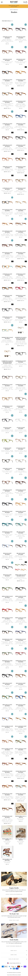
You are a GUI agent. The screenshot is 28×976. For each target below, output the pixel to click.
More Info (14, 954)
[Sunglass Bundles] (14, 879)
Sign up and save (14, 959)
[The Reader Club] (14, 905)
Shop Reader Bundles (14, 946)
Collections (15, 9)
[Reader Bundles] (14, 931)
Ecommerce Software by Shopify (14, 974)
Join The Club (14, 920)
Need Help (14, 950)
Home (11, 9)
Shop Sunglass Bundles (14, 894)
